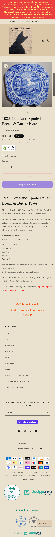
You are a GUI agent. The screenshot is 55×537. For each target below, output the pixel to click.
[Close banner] (52, 9)
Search (8, 333)
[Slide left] (22, 113)
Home (7, 369)
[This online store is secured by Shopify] (9, 150)
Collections (10, 345)
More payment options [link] (27, 191)
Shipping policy (29, 479)
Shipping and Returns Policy (17, 381)
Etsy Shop (9, 363)
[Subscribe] (47, 412)
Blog (7, 357)
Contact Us (9, 351)
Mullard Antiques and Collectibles (26, 472)
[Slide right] (33, 113)
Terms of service (44, 475)
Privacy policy (31, 475)
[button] (5, 40)
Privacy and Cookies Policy (16, 375)
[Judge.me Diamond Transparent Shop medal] (21, 521)
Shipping (15, 139)
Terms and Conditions (14, 387)
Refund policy (18, 475)
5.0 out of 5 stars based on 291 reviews (27, 310)
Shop (7, 339)
